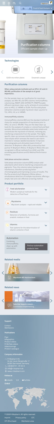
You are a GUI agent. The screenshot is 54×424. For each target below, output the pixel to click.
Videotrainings (10, 346)
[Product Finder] (14, 3)
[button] (51, 72)
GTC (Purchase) (10, 421)
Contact (8, 325)
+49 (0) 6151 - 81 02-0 (16, 366)
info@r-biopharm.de (15, 368)
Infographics (9, 339)
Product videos (10, 341)
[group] (27, 272)
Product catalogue (12, 348)
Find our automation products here (35, 247)
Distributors (9, 327)
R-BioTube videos (11, 344)
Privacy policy (21, 417)
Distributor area (27, 421)
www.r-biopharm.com (16, 371)
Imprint (7, 417)
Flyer (6, 337)
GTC (32, 417)
